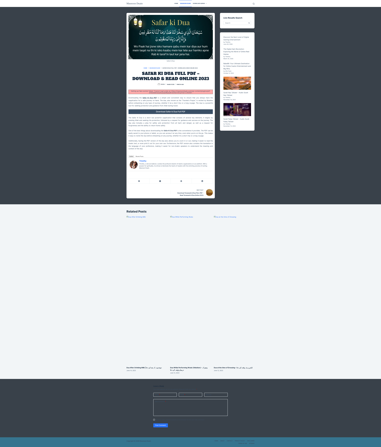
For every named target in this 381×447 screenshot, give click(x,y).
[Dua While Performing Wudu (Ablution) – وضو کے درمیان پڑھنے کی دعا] (190, 290)
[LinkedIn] (202, 181)
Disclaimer (250, 441)
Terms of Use (242, 443)
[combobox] (235, 23)
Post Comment (160, 425)
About (222, 441)
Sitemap (251, 443)
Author (131, 156)
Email (182, 395)
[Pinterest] (181, 181)
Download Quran (199, 3)
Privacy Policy (240, 441)
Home (176, 3)
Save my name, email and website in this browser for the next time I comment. (180, 420)
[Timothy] (134, 165)
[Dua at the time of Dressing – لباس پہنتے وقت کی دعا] (234, 290)
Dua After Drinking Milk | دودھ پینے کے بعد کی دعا (144, 368)
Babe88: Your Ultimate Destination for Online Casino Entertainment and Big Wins (237, 66)
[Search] (253, 4)
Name (157, 395)
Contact (230, 441)
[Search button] (249, 23)
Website (208, 395)
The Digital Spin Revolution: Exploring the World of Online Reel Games (236, 51)
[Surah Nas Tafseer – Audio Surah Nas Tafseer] (237, 83)
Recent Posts (139, 156)
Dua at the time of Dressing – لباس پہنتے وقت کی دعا (233, 368)
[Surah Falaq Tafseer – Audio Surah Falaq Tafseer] (237, 109)
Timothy (142, 161)
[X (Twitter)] (160, 181)
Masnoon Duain (135, 3)
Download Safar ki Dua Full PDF (170, 111)
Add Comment (160, 401)
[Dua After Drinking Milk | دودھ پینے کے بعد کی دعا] (147, 290)
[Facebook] (139, 181)
